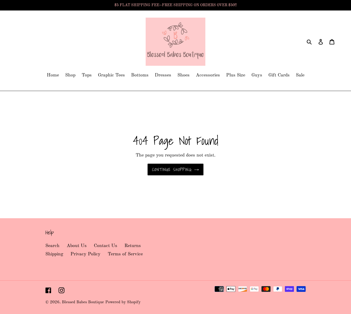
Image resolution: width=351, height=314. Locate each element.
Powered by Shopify (123, 302)
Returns (132, 245)
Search (52, 245)
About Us (77, 245)
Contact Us (105, 245)
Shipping (54, 254)
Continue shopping (172, 169)
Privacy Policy (85, 254)
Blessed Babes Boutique (83, 302)
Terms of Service (125, 254)
